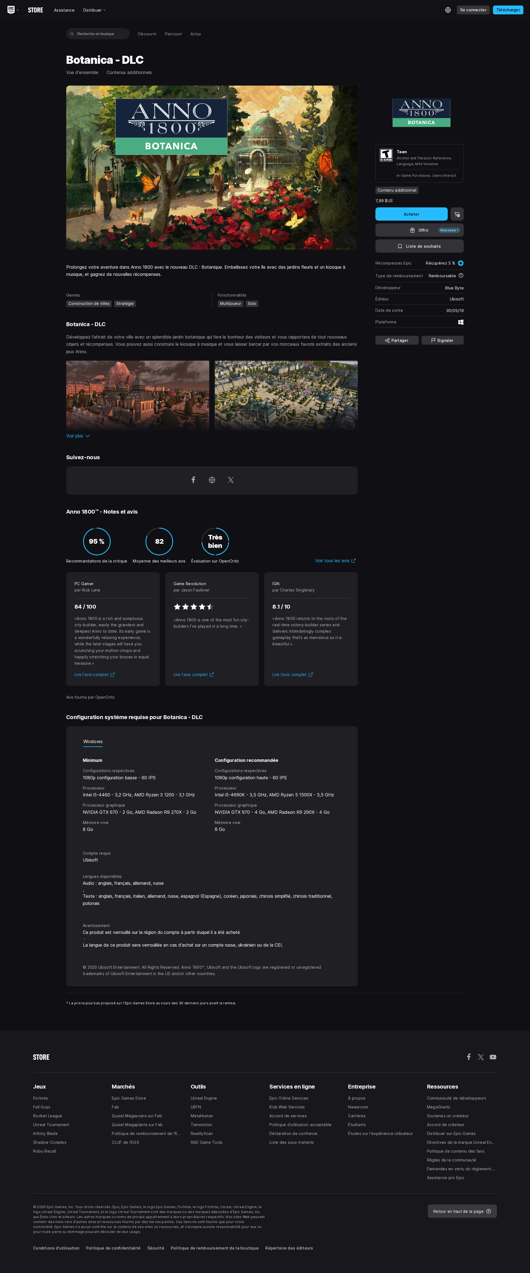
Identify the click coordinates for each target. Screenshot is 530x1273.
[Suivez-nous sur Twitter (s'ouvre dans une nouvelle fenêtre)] (231, 480)
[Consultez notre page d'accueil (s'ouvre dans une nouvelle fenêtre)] (212, 480)
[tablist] (212, 741)
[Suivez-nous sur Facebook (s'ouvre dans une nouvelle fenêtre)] (193, 480)
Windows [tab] (93, 741)
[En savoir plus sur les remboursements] (461, 276)
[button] (212, 435)
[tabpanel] (212, 793)
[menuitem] (147, 33)
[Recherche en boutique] (72, 33)
